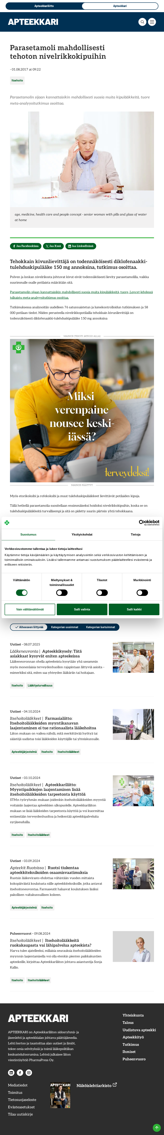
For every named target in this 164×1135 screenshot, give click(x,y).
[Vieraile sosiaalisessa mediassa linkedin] (11, 1072)
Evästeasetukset (21, 1107)
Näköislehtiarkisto (94, 1085)
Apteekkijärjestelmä (24, 751)
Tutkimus (131, 1045)
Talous (128, 1023)
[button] (142, 22)
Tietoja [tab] (135, 534)
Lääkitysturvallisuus (40, 685)
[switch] (62, 593)
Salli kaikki (134, 609)
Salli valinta (82, 609)
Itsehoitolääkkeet (68, 751)
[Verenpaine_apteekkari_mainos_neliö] (82, 410)
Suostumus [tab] (28, 534)
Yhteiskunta (133, 1015)
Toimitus (15, 1093)
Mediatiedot (18, 1085)
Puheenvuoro (134, 1059)
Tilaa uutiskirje (20, 1114)
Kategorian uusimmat (64, 627)
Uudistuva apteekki (139, 1030)
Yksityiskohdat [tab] (82, 534)
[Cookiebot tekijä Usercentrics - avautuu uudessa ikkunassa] (141, 523)
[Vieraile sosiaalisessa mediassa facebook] (20, 1072)
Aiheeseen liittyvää (31, 627)
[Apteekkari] (33, 21)
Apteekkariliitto (44, 6)
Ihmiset (129, 1052)
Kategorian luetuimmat (100, 627)
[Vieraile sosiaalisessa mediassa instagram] (29, 1072)
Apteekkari (120, 6)
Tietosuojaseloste (22, 1100)
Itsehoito (17, 80)
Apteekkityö (133, 1037)
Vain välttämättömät (30, 609)
